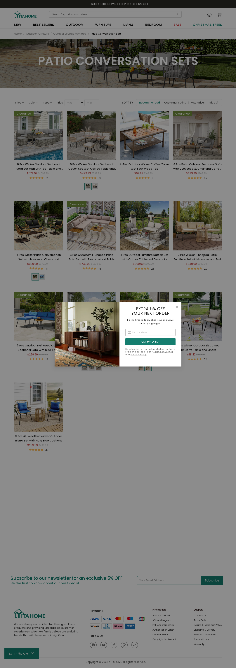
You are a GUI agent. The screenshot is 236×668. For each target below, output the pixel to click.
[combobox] (150, 332)
